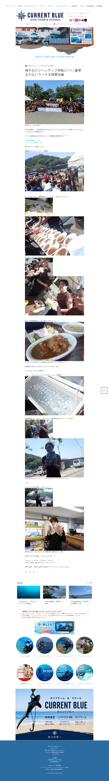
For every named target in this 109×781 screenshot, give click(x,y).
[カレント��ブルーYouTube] (82, 20)
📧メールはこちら (46, 24)
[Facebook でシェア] (25, 572)
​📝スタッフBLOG (77, 24)
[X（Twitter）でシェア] (29, 572)
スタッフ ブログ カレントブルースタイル (54, 56)
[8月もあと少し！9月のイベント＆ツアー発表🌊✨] (28, 592)
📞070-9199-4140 (31, 24)
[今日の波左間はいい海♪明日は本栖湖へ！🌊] (80, 592)
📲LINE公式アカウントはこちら (61, 24)
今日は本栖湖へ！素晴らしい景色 (54, 602)
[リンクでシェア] (33, 572)
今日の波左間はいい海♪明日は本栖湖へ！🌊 (80, 602)
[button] (18, 6)
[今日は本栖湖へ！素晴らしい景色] (54, 592)
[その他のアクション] (83, 66)
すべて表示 (89, 583)
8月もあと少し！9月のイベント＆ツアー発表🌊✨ (28, 602)
